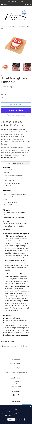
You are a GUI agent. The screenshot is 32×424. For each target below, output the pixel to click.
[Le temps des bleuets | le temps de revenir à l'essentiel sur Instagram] (18, 395)
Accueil (3, 26)
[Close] (30, 406)
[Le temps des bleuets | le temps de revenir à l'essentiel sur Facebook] (14, 395)
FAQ (16, 384)
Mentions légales (16, 368)
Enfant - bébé (11, 26)
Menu (5, 4)
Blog (16, 365)
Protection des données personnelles (16, 372)
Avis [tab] (27, 163)
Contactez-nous (16, 386)
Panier (29, 4)
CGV (16, 370)
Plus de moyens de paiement (16, 115)
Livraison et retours (16, 381)
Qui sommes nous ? (16, 363)
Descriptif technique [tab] (18, 163)
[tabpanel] (16, 251)
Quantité (4, 94)
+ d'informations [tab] (6, 163)
